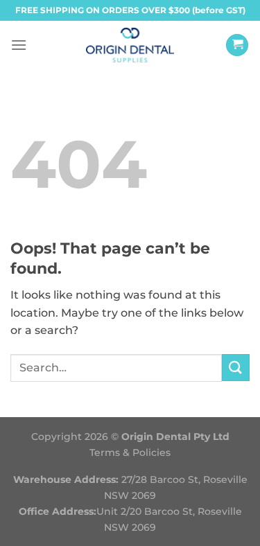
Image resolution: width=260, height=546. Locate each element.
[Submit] (236, 367)
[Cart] (237, 45)
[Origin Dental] (130, 45)
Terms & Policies (130, 452)
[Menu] (18, 45)
